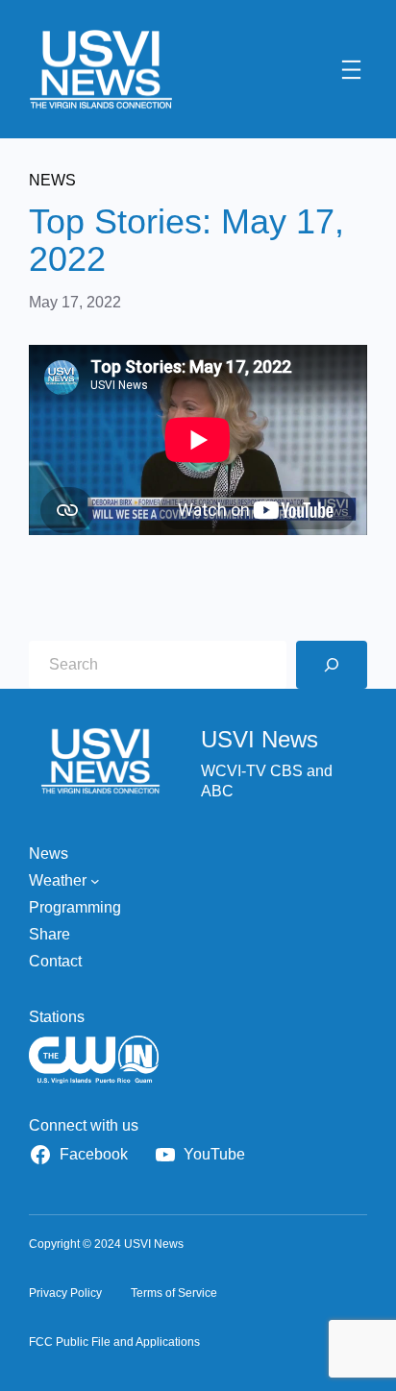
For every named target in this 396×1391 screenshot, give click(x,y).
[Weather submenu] (95, 881)
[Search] (331, 665)
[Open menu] (351, 69)
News (52, 180)
